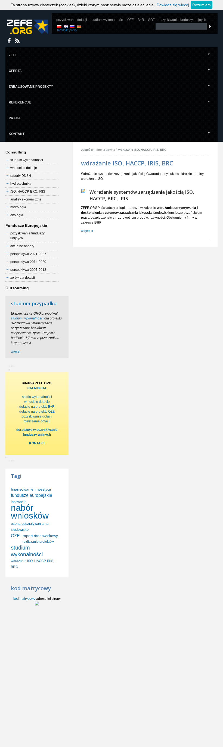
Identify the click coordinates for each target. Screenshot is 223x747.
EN (66, 26)
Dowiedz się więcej (173, 5)
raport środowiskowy (40, 535)
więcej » (87, 231)
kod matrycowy (24, 599)
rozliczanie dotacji (37, 421)
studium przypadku (34, 303)
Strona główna (105, 149)
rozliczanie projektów (38, 542)
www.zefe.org (27, 27)
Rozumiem (201, 5)
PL (59, 26)
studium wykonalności (27, 318)
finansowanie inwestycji (31, 489)
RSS (17, 40)
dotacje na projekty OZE (37, 411)
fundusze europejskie (31, 495)
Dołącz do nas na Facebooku (9, 40)
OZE (15, 535)
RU (72, 26)
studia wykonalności (37, 397)
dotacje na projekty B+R (37, 407)
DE (79, 26)
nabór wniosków (30, 511)
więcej (15, 351)
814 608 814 (36, 388)
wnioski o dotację (37, 402)
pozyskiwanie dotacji (36, 416)
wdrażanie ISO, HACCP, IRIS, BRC (142, 149)
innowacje (18, 502)
